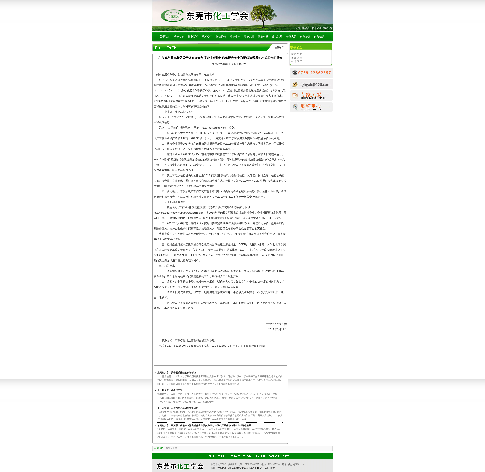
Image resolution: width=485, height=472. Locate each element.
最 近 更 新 (296, 54)
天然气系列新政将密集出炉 (184, 408)
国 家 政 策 (296, 57)
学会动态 (179, 36)
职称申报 (263, 36)
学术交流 (207, 36)
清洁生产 (235, 36)
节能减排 (249, 36)
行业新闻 (193, 36)
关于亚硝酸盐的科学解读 (183, 372)
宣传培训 (305, 36)
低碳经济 (221, 36)
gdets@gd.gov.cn (255, 346)
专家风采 (291, 36)
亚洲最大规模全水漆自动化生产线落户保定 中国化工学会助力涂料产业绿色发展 (211, 425)
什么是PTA (176, 390)
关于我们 (165, 36)
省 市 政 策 (296, 61)
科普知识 (319, 36)
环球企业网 (171, 448)
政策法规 (277, 36)
